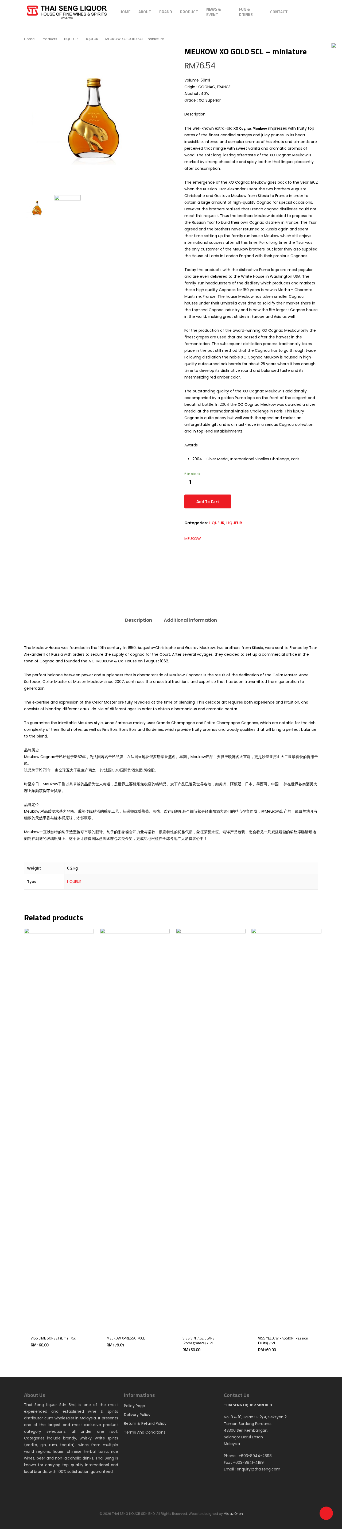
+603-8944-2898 (255, 1455)
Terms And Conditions (144, 1432)
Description (138, 620)
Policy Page (134, 1405)
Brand (165, 12)
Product (189, 12)
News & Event (213, 12)
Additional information (190, 620)
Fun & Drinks (246, 12)
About (144, 12)
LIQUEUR (71, 38)
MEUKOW (192, 538)
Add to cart (207, 501)
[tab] (138, 620)
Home (124, 12)
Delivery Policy (137, 1414)
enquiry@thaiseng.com (258, 1469)
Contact (279, 12)
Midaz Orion (233, 1513)
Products (49, 38)
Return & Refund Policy (145, 1423)
